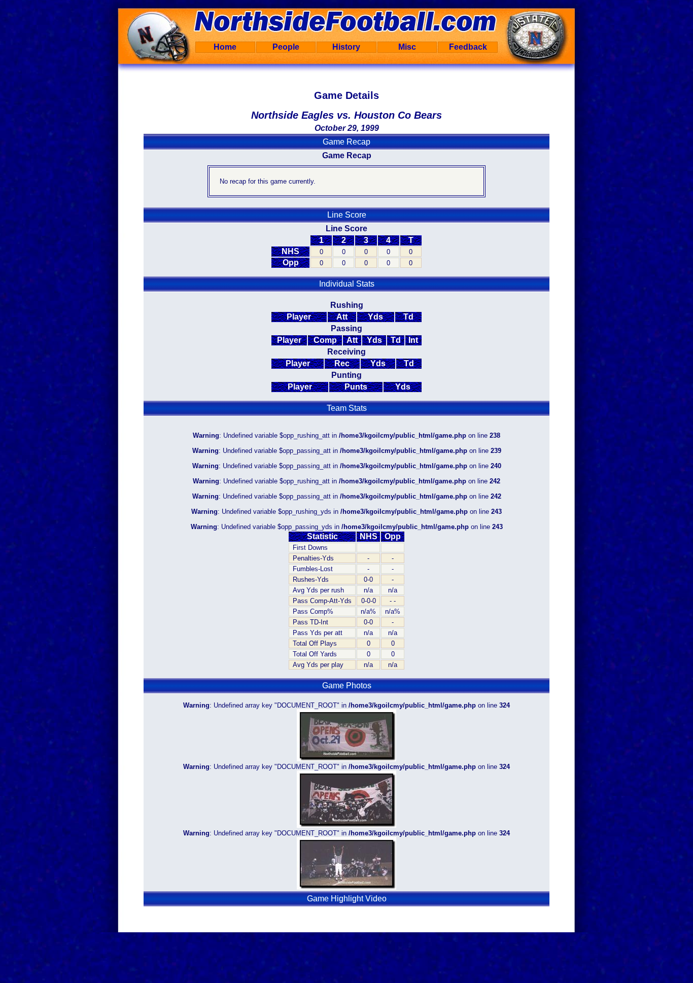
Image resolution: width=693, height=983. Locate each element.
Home (225, 47)
